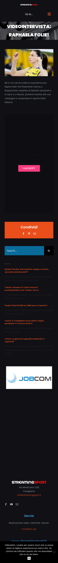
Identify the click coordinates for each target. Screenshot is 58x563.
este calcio (47, 328)
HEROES (15, 313)
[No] (54, 552)
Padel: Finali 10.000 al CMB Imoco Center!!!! (26, 305)
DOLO (43, 346)
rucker (29, 280)
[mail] (17, 504)
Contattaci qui (29, 528)
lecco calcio (47, 294)
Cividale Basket (38, 276)
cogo (22, 328)
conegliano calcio (33, 328)
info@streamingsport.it (29, 495)
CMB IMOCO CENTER (30, 310)
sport (35, 280)
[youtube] (11, 504)
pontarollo (9, 331)
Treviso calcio (17, 298)
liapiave (22, 350)
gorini (38, 294)
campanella (25, 276)
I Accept (29, 168)
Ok (29, 558)
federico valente (27, 294)
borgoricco (34, 346)
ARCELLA (24, 346)
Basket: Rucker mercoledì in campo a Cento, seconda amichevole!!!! (27, 270)
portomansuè (33, 350)
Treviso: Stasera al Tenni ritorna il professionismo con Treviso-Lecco (22, 288)
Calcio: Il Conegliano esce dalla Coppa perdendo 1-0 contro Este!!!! (24, 322)
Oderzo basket (18, 280)
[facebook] (6, 504)
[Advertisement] (29, 433)
